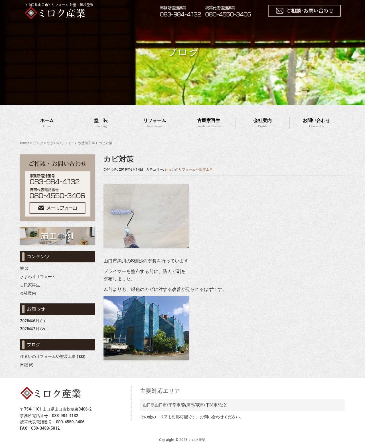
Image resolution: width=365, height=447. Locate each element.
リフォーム (154, 123)
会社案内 (263, 123)
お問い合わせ (316, 123)
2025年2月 (29, 328)
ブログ (38, 143)
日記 (24, 364)
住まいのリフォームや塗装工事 (71, 143)
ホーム (47, 123)
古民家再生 (209, 123)
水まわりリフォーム (38, 276)
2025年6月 (29, 321)
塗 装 (101, 123)
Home (24, 143)
